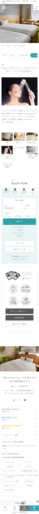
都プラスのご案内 (19, 324)
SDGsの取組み (9, 489)
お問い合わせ (29, 481)
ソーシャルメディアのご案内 (10, 481)
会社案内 (29, 485)
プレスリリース (29, 462)
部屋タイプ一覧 (19, 249)
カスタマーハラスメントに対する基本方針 (10, 476)
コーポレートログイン (19, 259)
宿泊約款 (9, 466)
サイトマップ (10, 462)
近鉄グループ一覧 (9, 485)
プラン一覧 (19, 243)
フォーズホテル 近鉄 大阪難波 (13, 442)
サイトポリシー (29, 466)
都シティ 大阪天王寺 (19, 512)
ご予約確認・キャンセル (19, 256)
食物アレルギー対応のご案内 (29, 475)
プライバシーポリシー (10, 471)
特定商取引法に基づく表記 (29, 471)
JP (28, 7)
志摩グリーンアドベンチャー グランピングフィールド (19, 447)
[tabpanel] (19, 91)
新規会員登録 (19, 318)
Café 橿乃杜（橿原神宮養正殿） (13, 457)
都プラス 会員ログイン (19, 311)
